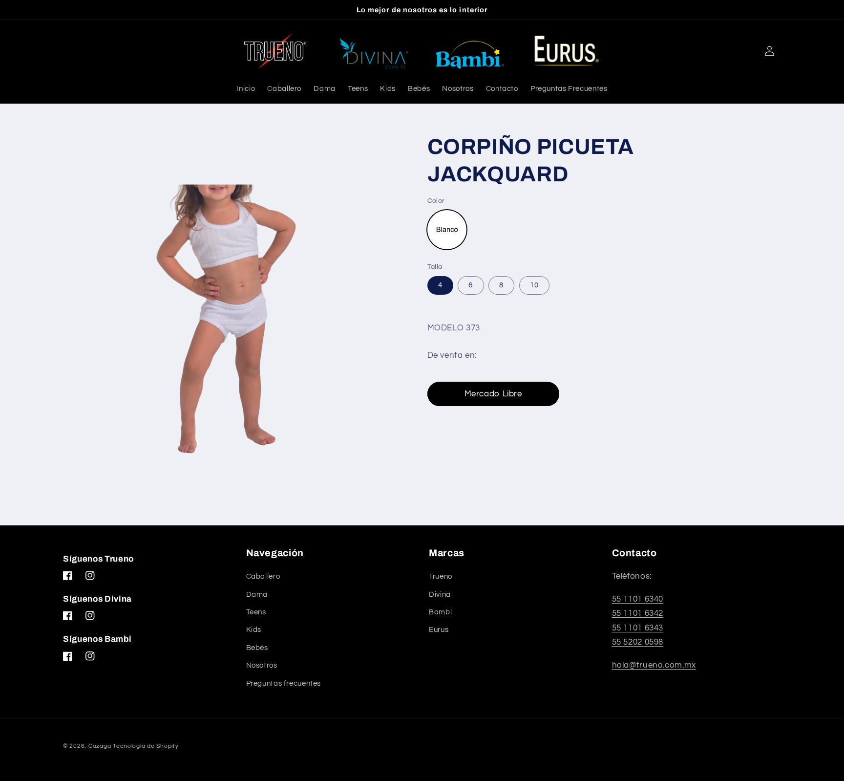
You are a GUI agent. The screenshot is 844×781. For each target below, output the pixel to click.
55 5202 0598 (638, 642)
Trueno (440, 576)
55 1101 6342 (638, 613)
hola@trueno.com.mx (654, 665)
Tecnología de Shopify (145, 746)
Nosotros (261, 665)
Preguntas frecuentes (283, 683)
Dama (257, 594)
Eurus (438, 629)
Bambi (440, 612)
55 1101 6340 (638, 599)
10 (534, 285)
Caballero (263, 576)
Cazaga (99, 746)
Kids (254, 629)
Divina (440, 594)
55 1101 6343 (638, 628)
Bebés (257, 647)
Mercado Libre (493, 394)
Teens (256, 612)
